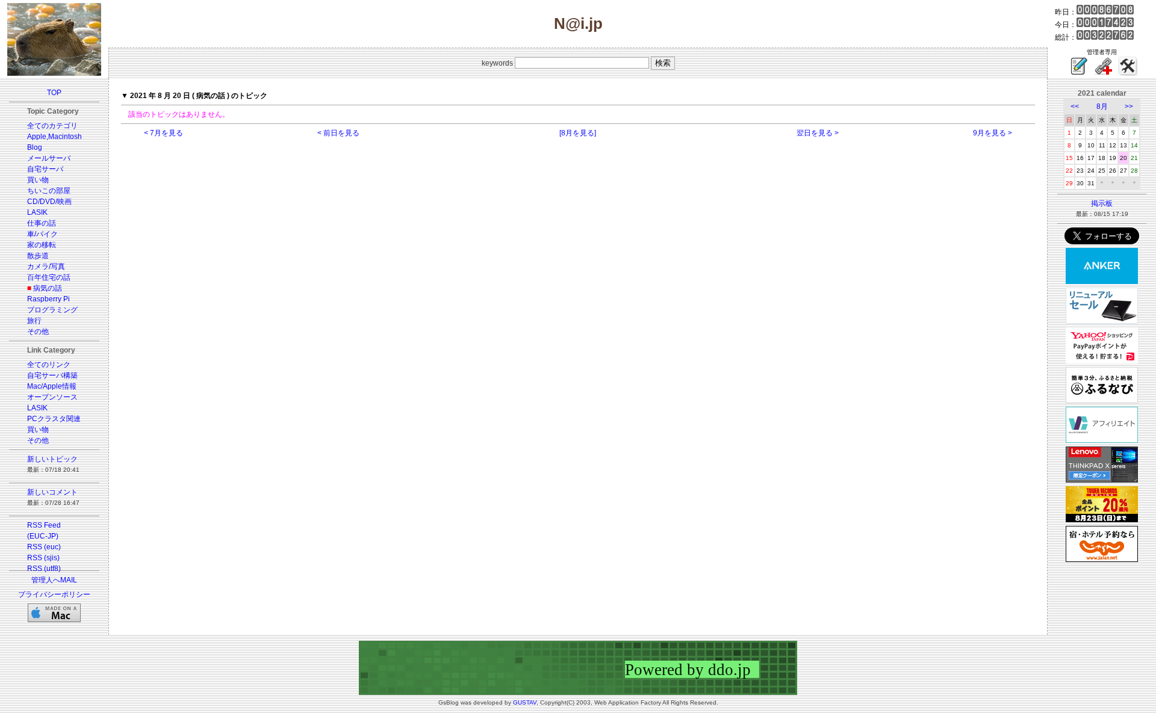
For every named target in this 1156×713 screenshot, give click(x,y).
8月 (1102, 106)
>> (1129, 106)
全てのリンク (48, 364)
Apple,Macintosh (54, 136)
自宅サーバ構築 (52, 375)
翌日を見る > (818, 133)
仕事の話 (41, 223)
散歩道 (38, 256)
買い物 (38, 180)
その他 (38, 331)
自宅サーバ (45, 169)
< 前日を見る (338, 133)
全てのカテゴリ (52, 126)
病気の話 (47, 288)
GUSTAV (524, 702)
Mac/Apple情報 (51, 386)
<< (1075, 106)
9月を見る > (992, 133)
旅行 (34, 320)
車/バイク (42, 234)
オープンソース (52, 397)
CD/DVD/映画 (49, 201)
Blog (34, 147)
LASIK (37, 212)
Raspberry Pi (48, 299)
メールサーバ (48, 158)
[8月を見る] (577, 133)
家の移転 (41, 245)
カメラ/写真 (46, 266)
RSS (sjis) (43, 558)
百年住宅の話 (48, 277)
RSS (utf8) (44, 568)
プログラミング (52, 310)
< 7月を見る (163, 133)
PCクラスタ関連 (54, 419)
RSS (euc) (44, 547)
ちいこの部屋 (48, 191)
